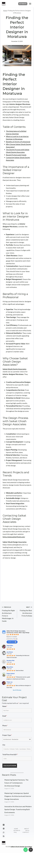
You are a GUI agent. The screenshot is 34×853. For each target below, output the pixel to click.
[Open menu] (30, 3)
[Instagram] (3, 824)
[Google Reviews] (3, 836)
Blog (27, 830)
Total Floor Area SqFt (10, 754)
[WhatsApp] (3, 832)
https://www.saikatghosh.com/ (14, 537)
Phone (5, 725)
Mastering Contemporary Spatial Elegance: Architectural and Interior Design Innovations (17, 796)
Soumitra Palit (10, 660)
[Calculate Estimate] (31, 850)
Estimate (22, 3)
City (3, 745)
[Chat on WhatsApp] (26, 850)
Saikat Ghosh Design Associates (14, 369)
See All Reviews (17, 690)
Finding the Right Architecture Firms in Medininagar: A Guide (8, 614)
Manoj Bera (10, 667)
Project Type (7, 735)
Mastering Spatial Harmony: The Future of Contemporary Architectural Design (16, 783)
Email (4, 716)
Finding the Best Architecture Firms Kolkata (26, 611)
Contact (26, 832)
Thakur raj (9, 682)
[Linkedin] (3, 828)
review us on (11, 642)
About (26, 828)
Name (4, 706)
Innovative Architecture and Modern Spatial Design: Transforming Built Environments (18, 809)
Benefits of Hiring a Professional (18, 142)
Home (16, 828)
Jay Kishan (10, 652)
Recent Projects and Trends (16, 155)
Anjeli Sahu (10, 645)
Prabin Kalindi (11, 673)
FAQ (15, 832)
